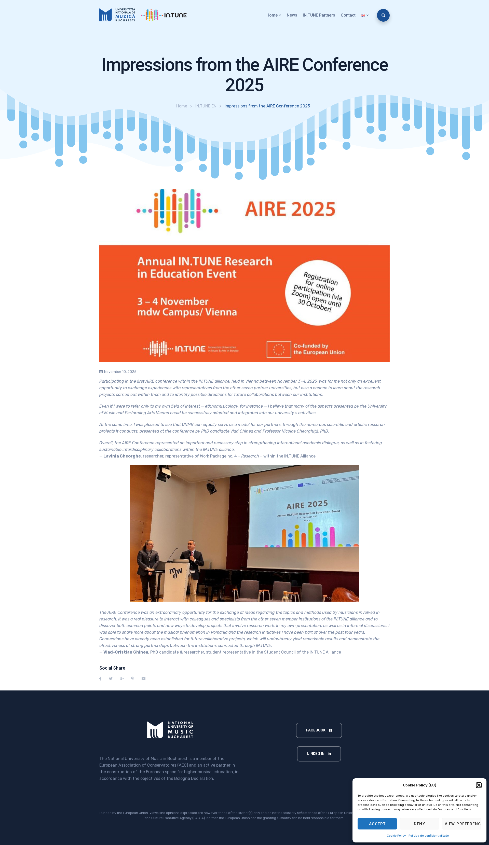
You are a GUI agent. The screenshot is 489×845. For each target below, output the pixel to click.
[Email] (143, 679)
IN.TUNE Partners (319, 15)
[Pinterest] (132, 679)
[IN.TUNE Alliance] (145, 15)
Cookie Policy (396, 835)
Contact (348, 15)
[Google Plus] (122, 679)
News (292, 15)
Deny (419, 824)
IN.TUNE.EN (205, 106)
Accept (377, 824)
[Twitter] (111, 679)
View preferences (463, 824)
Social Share (112, 668)
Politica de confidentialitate (429, 835)
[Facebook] (100, 679)
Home (272, 15)
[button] (478, 785)
